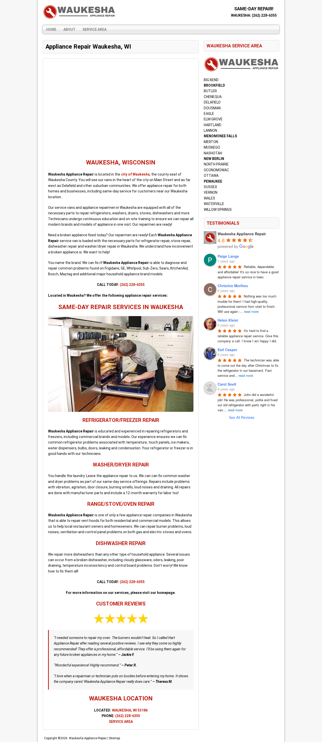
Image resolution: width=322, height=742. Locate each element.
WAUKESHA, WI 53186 (130, 710)
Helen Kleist (228, 320)
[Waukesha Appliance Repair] (79, 12)
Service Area (94, 29)
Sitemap (114, 738)
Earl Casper (227, 349)
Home (51, 29)
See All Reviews (241, 417)
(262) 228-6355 (264, 15)
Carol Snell (227, 384)
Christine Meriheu (233, 285)
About (69, 29)
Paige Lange (228, 256)
